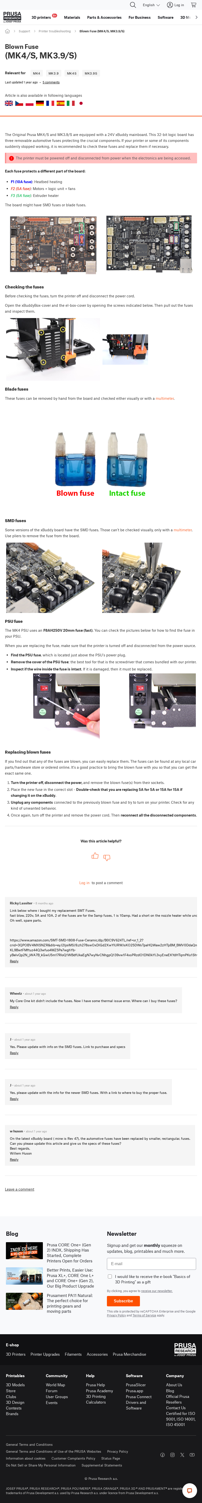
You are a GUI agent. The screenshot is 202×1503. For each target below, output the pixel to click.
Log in (84, 882)
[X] (182, 1455)
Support (24, 31)
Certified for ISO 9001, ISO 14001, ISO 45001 (180, 1419)
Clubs (11, 1396)
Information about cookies (26, 1458)
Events (52, 1402)
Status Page (110, 1458)
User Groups (57, 1396)
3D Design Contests (15, 1405)
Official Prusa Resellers (177, 1399)
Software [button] (165, 17)
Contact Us (176, 1407)
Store (11, 1390)
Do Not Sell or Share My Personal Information (41, 1465)
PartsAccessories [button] (104, 17)
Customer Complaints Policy (73, 1458)
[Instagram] (172, 1455)
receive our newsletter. (157, 1291)
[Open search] (133, 5)
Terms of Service (144, 1315)
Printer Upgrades (45, 1354)
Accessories (97, 1354)
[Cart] (194, 5)
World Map (55, 1384)
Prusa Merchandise (129, 1354)
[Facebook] (163, 1455)
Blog (170, 1390)
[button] (9, 103)
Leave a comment (19, 1189)
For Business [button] (140, 17)
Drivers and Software (136, 1405)
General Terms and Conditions (29, 1444)
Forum (51, 1390)
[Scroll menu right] (196, 17)
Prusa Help (95, 1384)
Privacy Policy (116, 1315)
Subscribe (123, 1301)
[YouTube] (192, 1455)
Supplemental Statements (102, 1465)
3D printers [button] (44, 16)
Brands (12, 1413)
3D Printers (16, 1354)
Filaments (73, 1354)
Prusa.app (134, 1390)
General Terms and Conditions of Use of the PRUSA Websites (53, 1451)
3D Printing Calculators (96, 1399)
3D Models (15, 1384)
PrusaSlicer (136, 1384)
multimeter (165, 398)
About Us (174, 1384)
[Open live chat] (189, 1490)
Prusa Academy (99, 1390)
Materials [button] (72, 17)
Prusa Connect (139, 1396)
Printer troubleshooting (55, 31)
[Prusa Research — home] (12, 17)
